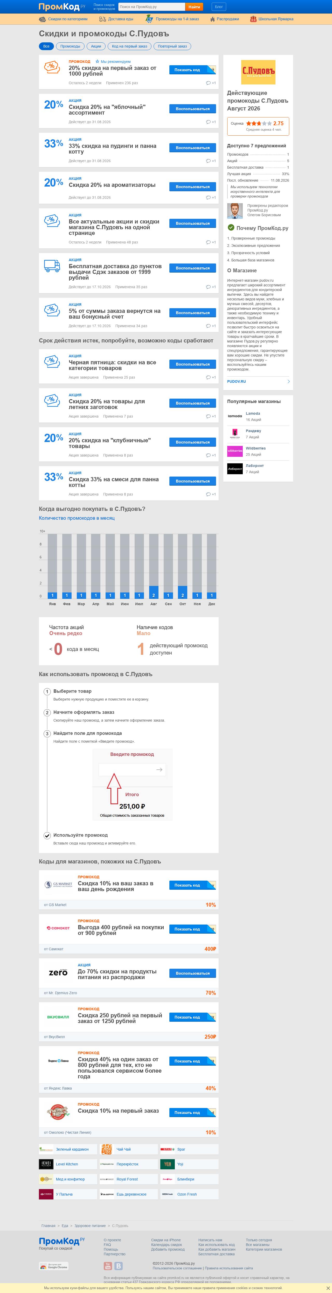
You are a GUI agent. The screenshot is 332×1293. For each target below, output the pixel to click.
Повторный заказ (172, 46)
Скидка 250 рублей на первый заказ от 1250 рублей (120, 1018)
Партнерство (115, 1254)
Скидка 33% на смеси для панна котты (114, 482)
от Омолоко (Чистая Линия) (67, 1132)
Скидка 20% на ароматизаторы (112, 185)
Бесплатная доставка (216, 1254)
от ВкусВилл (54, 1037)
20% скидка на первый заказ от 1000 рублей (112, 71)
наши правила (204, 1288)
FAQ (107, 1245)
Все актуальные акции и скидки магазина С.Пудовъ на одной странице (114, 227)
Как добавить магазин (217, 1249)
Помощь (111, 1249)
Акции (96, 46)
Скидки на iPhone (166, 1240)
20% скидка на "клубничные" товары (110, 443)
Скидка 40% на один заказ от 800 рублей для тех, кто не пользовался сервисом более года (120, 1068)
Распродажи (228, 19)
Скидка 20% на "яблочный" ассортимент (107, 110)
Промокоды (70, 46)
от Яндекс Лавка (58, 1088)
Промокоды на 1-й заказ (177, 19)
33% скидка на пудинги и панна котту (112, 149)
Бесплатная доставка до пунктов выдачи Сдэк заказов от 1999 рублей (115, 272)
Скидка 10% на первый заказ (118, 1110)
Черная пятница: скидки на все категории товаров (112, 365)
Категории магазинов (264, 1249)
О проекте (112, 1240)
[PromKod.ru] (62, 6)
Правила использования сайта (229, 1268)
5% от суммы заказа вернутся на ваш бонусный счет (115, 314)
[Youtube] (108, 1266)
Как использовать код (216, 1245)
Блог (219, 7)
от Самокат (53, 949)
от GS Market (55, 905)
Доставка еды (120, 19)
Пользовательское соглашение (177, 1268)
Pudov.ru (236, 381)
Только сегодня (259, 1240)
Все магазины (257, 1245)
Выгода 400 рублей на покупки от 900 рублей (121, 930)
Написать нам (210, 1240)
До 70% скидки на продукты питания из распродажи (117, 974)
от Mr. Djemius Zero (60, 993)
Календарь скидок (166, 1245)
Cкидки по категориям (67, 19)
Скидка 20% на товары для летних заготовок (107, 404)
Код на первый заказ (129, 46)
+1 (214, 83)
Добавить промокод (168, 1249)
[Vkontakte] (119, 1266)
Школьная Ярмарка (276, 19)
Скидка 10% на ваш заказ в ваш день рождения (116, 886)
